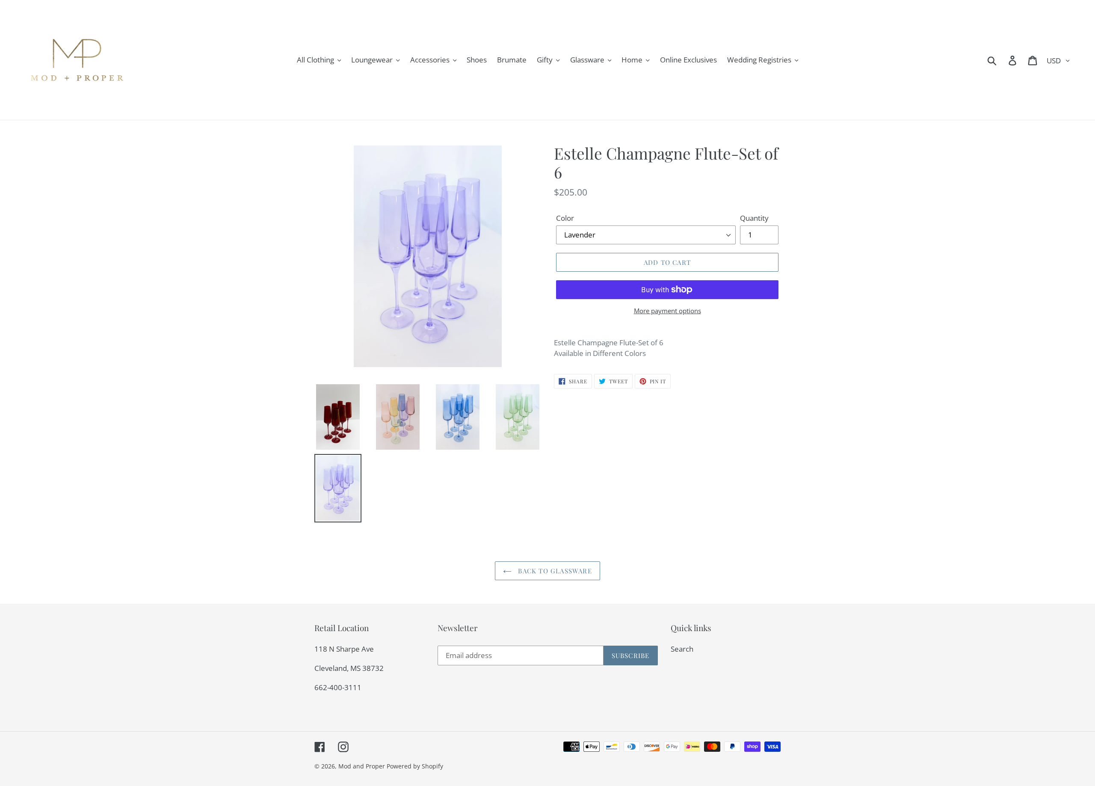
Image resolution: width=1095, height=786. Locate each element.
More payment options (667, 310)
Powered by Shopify (415, 766)
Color (565, 218)
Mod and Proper (361, 766)
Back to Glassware (554, 571)
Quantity (754, 218)
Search (682, 649)
